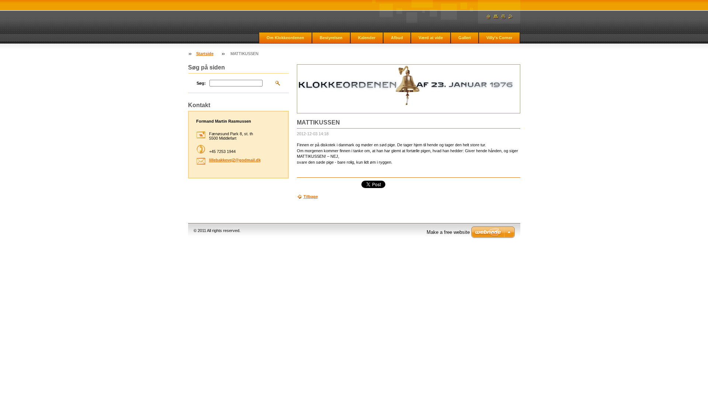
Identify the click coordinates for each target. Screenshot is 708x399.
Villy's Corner (499, 37)
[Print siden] (503, 17)
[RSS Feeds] (511, 17)
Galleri (464, 37)
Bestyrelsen (331, 37)
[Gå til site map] (496, 17)
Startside (205, 53)
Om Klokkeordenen (285, 37)
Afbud (397, 37)
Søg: (201, 83)
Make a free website (448, 232)
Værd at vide (431, 37)
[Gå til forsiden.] (488, 17)
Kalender (366, 37)
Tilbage (310, 196)
